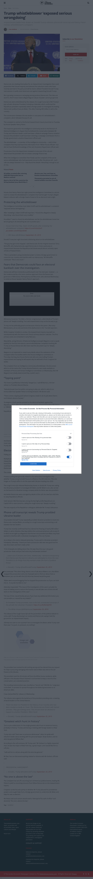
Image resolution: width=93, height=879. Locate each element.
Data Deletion (36, 470)
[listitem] (46, 433)
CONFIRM (33, 464)
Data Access (46, 470)
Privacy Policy (57, 470)
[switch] (69, 437)
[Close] (78, 409)
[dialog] (46, 439)
